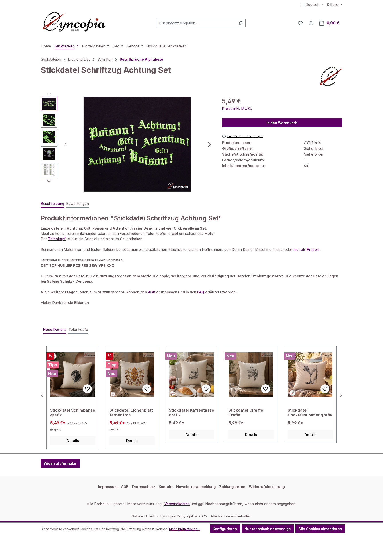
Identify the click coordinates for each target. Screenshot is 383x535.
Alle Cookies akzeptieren (320, 529)
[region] (126, 144)
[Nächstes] (209, 144)
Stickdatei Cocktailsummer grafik (310, 412)
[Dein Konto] (311, 23)
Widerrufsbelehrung (267, 486)
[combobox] (196, 23)
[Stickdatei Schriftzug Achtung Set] (137, 144)
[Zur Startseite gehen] (74, 22)
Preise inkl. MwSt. (237, 108)
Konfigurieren (225, 529)
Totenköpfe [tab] (78, 329)
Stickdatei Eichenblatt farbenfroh (131, 412)
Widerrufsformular (60, 463)
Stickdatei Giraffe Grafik (245, 412)
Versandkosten (177, 504)
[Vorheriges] (65, 144)
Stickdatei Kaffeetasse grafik (191, 412)
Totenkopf (57, 239)
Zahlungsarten (232, 486)
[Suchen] (240, 23)
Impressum (107, 486)
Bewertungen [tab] (77, 203)
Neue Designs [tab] (54, 329)
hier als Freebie (306, 249)
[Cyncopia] (331, 77)
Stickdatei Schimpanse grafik (72, 412)
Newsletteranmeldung (196, 486)
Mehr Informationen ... (184, 529)
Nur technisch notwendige (267, 529)
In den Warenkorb (281, 123)
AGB (125, 486)
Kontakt (166, 486)
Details (73, 440)
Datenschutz (143, 486)
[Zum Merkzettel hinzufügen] (87, 388)
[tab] (52, 204)
